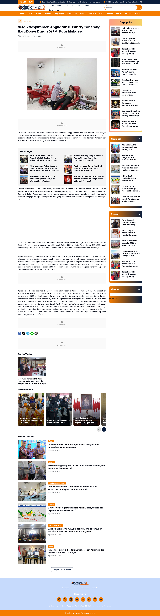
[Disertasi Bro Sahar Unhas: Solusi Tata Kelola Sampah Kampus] (115, 83)
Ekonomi (48, 13)
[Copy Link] (36, 333)
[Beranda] (20, 21)
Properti (128, 13)
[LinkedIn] (95, 599)
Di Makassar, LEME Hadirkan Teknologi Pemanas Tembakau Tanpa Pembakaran (131, 61)
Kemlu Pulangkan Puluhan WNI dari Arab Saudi (58, 421)
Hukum (38, 13)
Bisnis (69, 5)
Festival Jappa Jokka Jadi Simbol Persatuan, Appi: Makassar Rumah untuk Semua (89, 168)
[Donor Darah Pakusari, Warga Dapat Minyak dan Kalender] (31, 409)
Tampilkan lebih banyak (62, 569)
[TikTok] (89, 599)
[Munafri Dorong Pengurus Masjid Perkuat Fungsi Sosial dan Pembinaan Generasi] (68, 159)
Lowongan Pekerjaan (103, 606)
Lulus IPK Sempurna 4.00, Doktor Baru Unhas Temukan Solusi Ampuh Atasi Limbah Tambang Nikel (75, 530)
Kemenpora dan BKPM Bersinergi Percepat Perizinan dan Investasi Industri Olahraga (76, 551)
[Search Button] (139, 7)
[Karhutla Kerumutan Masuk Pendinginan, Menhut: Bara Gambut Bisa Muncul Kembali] (115, 200)
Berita (59, 5)
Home (51, 5)
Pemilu (110, 13)
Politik (30, 13)
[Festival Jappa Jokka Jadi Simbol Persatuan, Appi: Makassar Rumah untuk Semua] (68, 169)
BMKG (51, 462)
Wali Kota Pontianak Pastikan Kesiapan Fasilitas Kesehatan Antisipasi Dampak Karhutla (72, 487)
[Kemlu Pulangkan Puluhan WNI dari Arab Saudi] (59, 409)
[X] (23, 333)
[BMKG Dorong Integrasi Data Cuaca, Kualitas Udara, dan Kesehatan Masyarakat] (32, 470)
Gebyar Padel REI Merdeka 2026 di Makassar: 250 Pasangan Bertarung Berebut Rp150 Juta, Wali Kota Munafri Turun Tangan (131, 243)
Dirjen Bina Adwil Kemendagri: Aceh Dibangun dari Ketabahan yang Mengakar (53, 2)
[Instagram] (71, 599)
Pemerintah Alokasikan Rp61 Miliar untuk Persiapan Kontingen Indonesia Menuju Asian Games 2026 (131, 92)
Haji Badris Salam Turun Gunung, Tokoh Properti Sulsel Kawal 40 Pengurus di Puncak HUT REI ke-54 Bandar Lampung (130, 72)
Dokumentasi (54, 10)
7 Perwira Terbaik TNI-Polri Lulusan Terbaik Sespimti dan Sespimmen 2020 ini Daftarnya (32, 381)
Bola (78, 5)
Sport (87, 5)
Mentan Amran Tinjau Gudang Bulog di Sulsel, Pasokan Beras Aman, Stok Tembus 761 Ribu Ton (44, 168)
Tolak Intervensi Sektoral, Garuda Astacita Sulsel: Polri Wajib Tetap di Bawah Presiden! (89, 178)
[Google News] (83, 599)
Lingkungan (59, 13)
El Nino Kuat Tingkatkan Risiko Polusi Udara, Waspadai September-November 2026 (75, 509)
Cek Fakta (92, 13)
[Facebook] (19, 333)
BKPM (51, 546)
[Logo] (80, 583)
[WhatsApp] (32, 333)
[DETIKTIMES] (32, 7)
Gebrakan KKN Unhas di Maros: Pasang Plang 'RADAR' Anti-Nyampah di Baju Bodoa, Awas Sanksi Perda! (130, 51)
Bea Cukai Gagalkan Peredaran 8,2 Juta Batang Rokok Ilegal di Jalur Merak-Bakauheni (131, 113)
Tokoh (101, 13)
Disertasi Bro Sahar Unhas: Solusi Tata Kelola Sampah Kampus (130, 82)
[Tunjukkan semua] (139, 139)
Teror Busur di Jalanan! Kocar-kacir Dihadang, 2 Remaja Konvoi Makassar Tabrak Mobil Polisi (129, 222)
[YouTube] (77, 599)
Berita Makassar (55, 525)
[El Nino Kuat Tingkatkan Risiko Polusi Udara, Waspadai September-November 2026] (32, 512)
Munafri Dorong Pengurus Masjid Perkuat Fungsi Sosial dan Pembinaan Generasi (88, 158)
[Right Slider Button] (140, 13)
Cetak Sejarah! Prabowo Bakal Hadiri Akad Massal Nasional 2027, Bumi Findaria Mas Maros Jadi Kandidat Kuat (130, 41)
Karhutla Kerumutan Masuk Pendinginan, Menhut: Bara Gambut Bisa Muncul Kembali (131, 199)
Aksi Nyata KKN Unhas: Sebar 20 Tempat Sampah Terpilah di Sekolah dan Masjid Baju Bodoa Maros (130, 264)
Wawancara (72, 13)
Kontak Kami (61, 606)
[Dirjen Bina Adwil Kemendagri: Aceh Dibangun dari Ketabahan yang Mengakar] (32, 449)
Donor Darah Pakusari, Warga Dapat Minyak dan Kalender (31, 420)
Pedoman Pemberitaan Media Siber (80, 606)
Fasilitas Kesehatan (57, 483)
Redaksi (51, 606)
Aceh (51, 441)
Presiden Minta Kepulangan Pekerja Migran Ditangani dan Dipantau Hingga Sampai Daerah (86, 420)
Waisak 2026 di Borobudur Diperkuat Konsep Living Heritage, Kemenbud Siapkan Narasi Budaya (130, 103)
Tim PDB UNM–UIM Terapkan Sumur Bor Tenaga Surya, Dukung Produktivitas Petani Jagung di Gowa (131, 253)
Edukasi (119, 13)
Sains (82, 13)
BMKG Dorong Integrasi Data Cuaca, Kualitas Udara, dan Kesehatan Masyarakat (118, 2)
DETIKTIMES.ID (76, 613)
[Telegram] (27, 333)
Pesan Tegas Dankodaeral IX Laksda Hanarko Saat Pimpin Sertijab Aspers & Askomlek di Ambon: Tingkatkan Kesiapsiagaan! (131, 232)
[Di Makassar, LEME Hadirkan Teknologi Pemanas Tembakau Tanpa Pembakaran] (115, 62)
